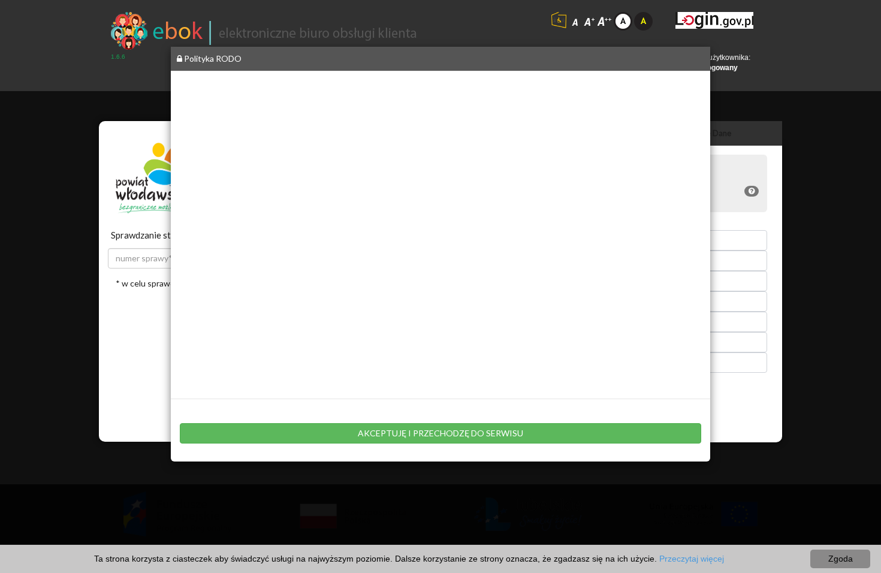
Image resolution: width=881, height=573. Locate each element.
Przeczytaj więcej (691, 558)
